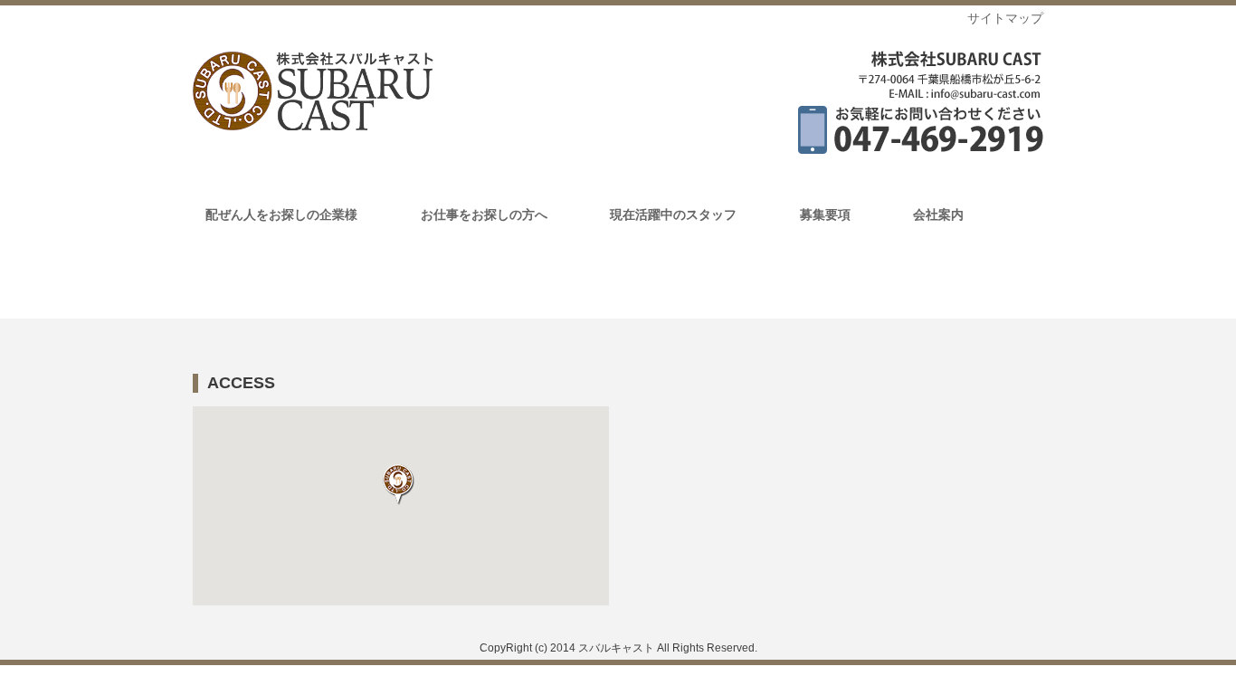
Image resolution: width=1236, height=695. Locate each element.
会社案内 (938, 214)
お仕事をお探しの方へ (484, 214)
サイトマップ (1005, 18)
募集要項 (825, 214)
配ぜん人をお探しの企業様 (281, 214)
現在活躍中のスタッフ (673, 214)
